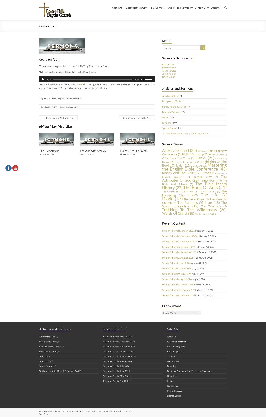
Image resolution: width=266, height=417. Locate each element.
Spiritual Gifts (205, 176)
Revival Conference (176, 177)
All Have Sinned (179, 150)
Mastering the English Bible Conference (194, 167)
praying (222, 173)
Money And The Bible (181, 173)
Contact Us (201, 7)
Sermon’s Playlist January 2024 (178, 295)
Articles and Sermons (179, 7)
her (79, 84)
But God (213, 154)
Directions (172, 366)
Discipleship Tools (171, 101)
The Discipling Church (194, 193)
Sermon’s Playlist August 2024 (178, 257)
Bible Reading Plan (176, 346)
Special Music (169, 128)
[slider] (149, 79)
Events (170, 381)
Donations (172, 376)
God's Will (221, 159)
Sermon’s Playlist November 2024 (180, 241)
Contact (171, 356)
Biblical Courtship (195, 154)
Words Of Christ (178, 213)
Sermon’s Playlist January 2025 (178, 230)
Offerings (215, 7)
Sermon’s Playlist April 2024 (177, 279)
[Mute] (142, 79)
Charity (223, 155)
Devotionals (173, 361)
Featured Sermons (171, 111)
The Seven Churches (194, 204)
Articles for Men (170, 95)
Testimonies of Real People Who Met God (184, 133)
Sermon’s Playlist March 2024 (177, 284)
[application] (97, 79)
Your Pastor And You (205, 214)
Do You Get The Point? (133, 150)
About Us (117, 7)
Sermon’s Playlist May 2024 (176, 273)
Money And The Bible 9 (137, 117)
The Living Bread (49, 150)
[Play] (43, 79)
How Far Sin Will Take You (58, 117)
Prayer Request (174, 390)
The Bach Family (210, 180)
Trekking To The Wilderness (66, 98)
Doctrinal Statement (136, 7)
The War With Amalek (93, 150)
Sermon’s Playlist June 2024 (176, 268)
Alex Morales (169, 70)
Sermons (73, 107)
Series (65, 107)
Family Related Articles (174, 106)
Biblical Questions (176, 351)
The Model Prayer (196, 199)
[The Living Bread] (56, 134)
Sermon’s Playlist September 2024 (180, 252)
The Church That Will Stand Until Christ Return (191, 191)
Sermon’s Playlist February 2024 (179, 289)
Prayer (209, 173)
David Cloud (168, 76)
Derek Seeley (169, 67)
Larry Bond (168, 64)
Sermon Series (174, 395)
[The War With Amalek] (97, 134)
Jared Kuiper (169, 73)
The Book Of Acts (205, 187)
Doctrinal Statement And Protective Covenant (189, 371)
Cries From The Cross (178, 158)
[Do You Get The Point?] (137, 134)
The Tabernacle (214, 206)
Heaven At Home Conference (181, 162)
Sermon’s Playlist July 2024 (176, 262)
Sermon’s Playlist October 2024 (178, 246)
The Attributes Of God (194, 178)
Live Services (158, 7)
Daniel (205, 158)
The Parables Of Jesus (198, 202)
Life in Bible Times (199, 166)
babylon (202, 151)
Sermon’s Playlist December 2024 (179, 236)
